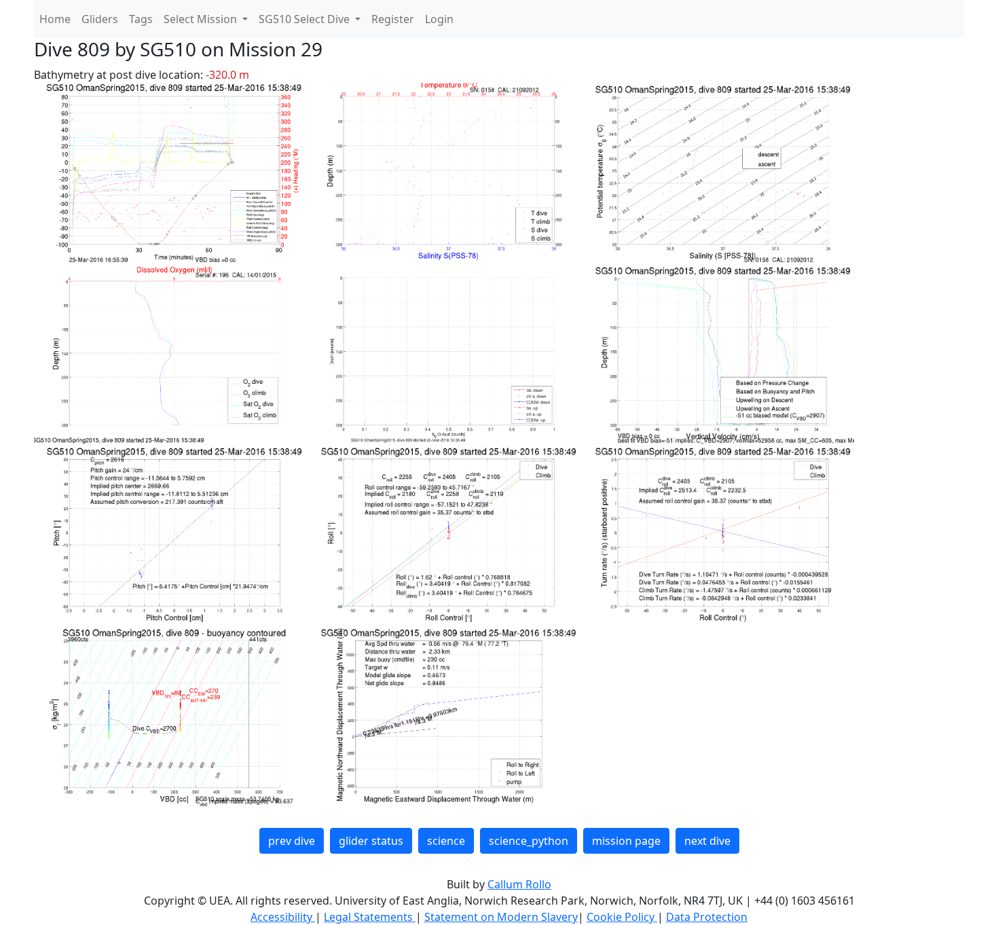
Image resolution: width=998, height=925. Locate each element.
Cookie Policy (622, 916)
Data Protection (706, 916)
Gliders (99, 19)
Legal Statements (369, 916)
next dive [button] (707, 840)
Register (392, 19)
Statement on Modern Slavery (501, 916)
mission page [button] (626, 840)
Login (439, 19)
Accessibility (283, 916)
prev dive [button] (291, 840)
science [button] (446, 840)
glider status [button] (371, 840)
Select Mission (202, 19)
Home (55, 19)
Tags (141, 19)
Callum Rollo (519, 884)
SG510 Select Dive (305, 19)
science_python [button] (528, 840)
